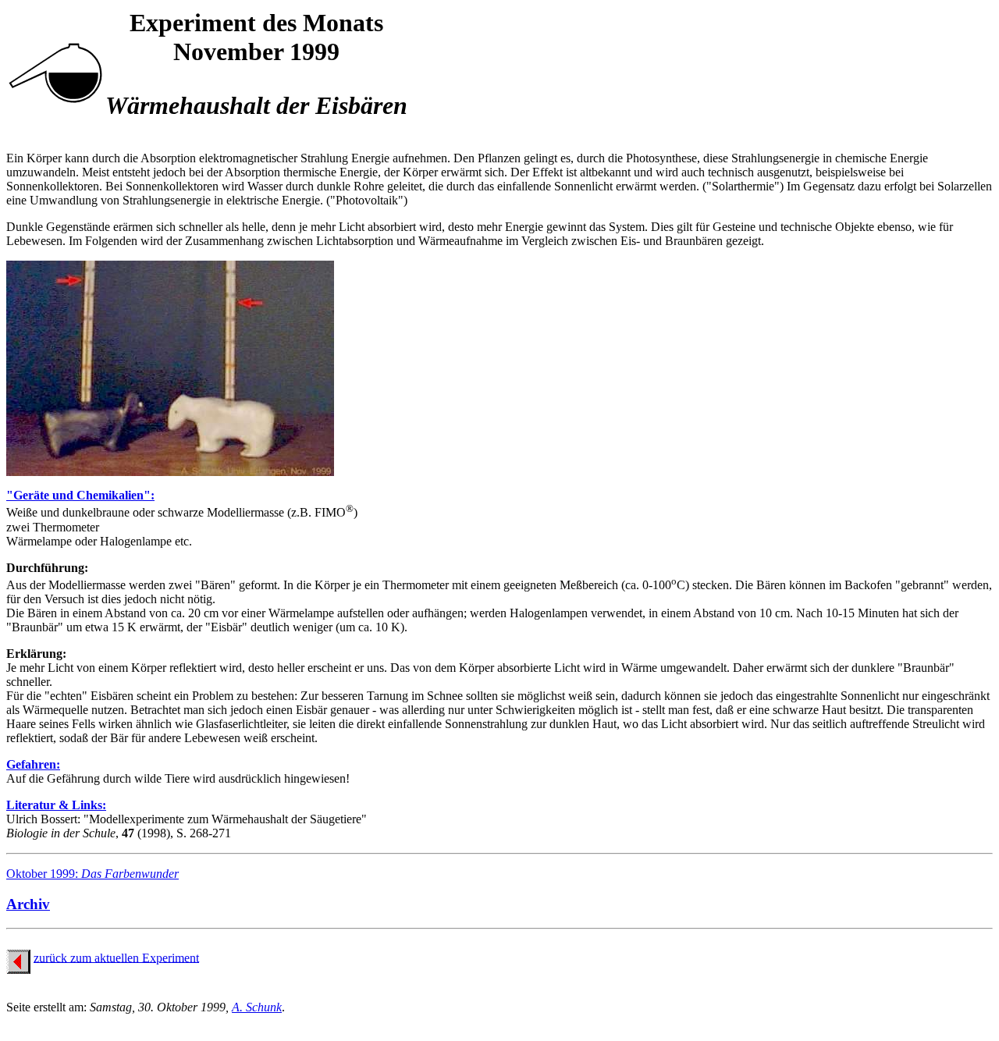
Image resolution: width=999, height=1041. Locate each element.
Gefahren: (33, 764)
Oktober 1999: (92, 873)
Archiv (28, 904)
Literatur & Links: (56, 805)
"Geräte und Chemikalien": (80, 495)
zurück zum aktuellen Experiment (116, 957)
